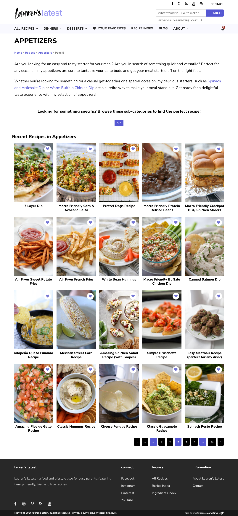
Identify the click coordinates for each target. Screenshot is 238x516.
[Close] (182, 226)
